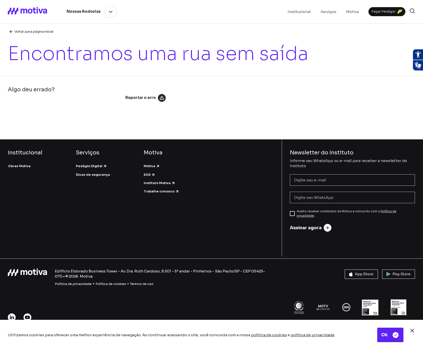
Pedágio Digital (89, 166)
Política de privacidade (73, 284)
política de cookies (269, 335)
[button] (412, 11)
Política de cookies (110, 284)
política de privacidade (312, 335)
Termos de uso (141, 284)
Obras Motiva (19, 166)
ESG (147, 175)
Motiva (149, 166)
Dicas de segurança (93, 175)
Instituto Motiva (157, 183)
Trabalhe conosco (159, 191)
